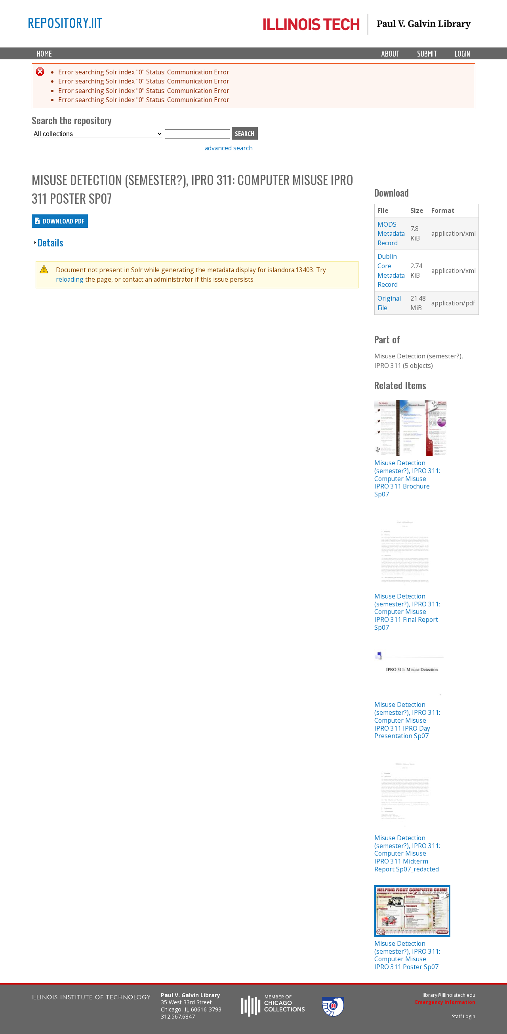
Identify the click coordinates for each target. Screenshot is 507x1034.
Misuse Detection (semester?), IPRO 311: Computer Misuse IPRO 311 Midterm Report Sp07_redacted (407, 853)
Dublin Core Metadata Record (391, 270)
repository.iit (65, 22)
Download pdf (63, 220)
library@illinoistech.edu (449, 995)
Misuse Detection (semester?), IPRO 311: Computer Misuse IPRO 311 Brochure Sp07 (407, 478)
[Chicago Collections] (273, 1014)
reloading (70, 279)
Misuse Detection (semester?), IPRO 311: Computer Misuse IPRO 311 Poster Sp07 (407, 955)
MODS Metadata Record (391, 233)
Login (462, 53)
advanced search (229, 148)
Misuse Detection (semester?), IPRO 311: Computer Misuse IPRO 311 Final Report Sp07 (407, 612)
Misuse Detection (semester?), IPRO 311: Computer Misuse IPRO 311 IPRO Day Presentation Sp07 (407, 720)
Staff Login (463, 1016)
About (390, 53)
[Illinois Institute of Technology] (91, 998)
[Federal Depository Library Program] (333, 1014)
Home (44, 53)
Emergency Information (445, 1002)
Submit (427, 53)
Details (50, 242)
